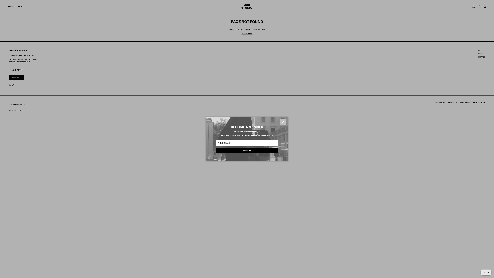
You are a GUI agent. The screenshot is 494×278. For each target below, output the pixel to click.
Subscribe (247, 150)
